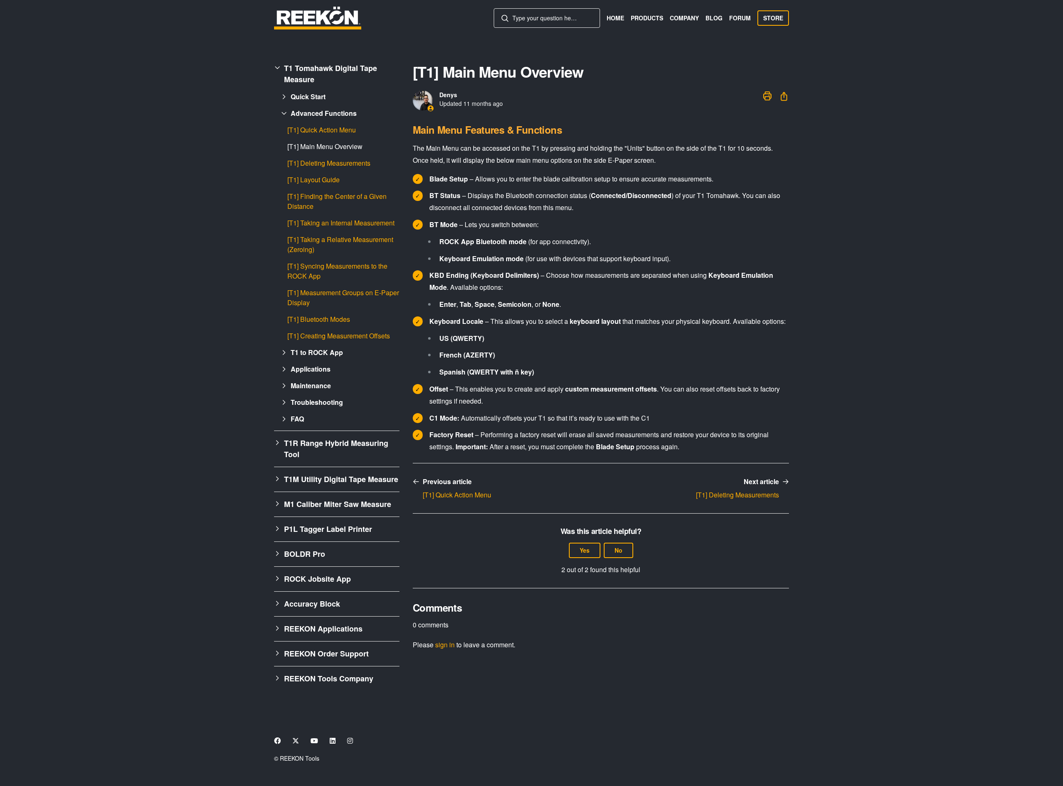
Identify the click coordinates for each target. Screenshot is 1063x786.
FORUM (740, 18)
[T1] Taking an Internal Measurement (340, 223)
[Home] (317, 18)
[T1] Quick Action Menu (321, 130)
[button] (336, 74)
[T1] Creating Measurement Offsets (338, 335)
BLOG (714, 18)
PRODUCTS (647, 18)
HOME (615, 18)
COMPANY (684, 18)
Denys (448, 95)
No (618, 550)
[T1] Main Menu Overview (324, 146)
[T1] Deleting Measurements (328, 163)
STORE (773, 18)
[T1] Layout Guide (313, 179)
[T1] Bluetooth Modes (318, 319)
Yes (585, 550)
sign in (445, 644)
